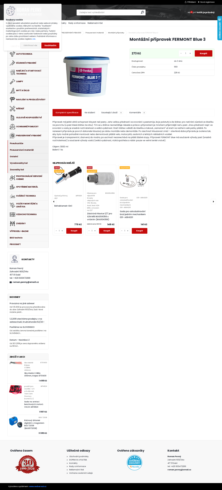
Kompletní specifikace (67, 112)
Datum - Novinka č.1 (20, 340)
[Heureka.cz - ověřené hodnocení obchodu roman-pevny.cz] (134, 462)
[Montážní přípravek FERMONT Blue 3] (86, 70)
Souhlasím (50, 45)
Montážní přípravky (116, 32)
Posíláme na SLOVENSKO (22, 327)
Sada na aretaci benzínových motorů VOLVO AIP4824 (33, 404)
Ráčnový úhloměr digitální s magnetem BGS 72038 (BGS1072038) (34, 424)
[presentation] (53, 201)
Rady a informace (77, 23)
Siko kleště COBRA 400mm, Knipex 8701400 (35, 374)
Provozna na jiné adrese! (22, 303)
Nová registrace (207, 2)
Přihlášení (191, 2)
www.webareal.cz (37, 486)
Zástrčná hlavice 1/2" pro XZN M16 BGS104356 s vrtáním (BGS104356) (99, 216)
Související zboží (111, 112)
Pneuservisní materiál (95, 32)
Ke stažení (90, 112)
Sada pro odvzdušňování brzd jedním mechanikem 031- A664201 (133, 214)
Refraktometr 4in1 (63, 206)
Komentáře (137, 112)
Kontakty (62, 23)
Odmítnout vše (30, 45)
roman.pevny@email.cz (26, 282)
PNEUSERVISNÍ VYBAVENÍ (71, 32)
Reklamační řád (95, 23)
